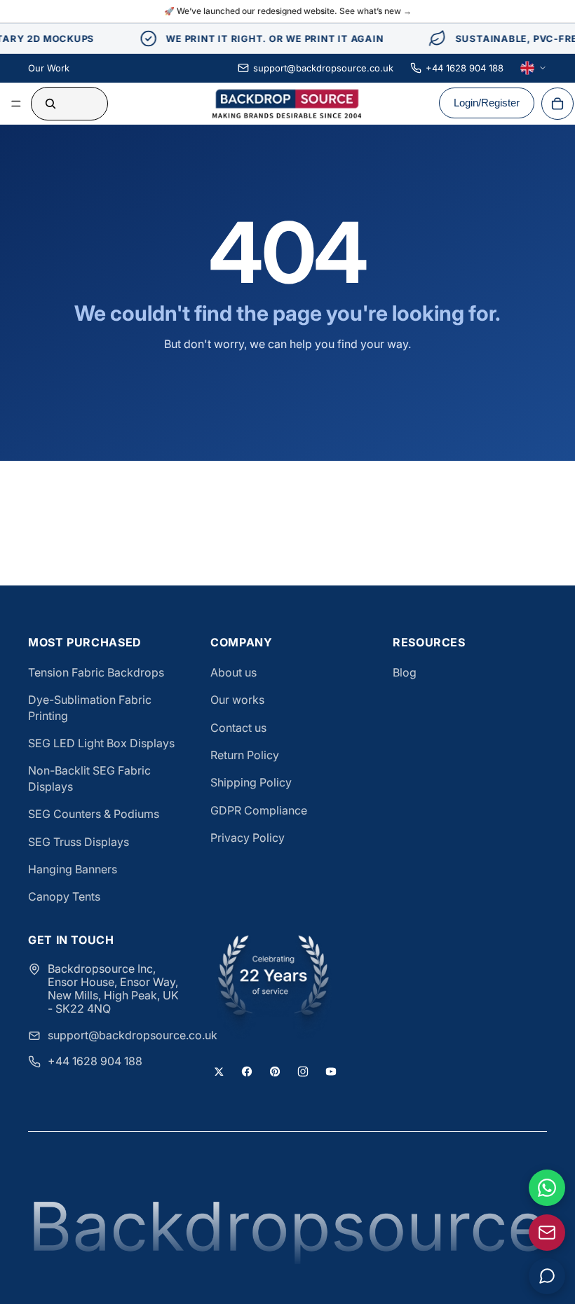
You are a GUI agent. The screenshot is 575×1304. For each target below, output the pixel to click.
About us (233, 672)
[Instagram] (303, 1071)
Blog (405, 672)
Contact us (238, 728)
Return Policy (244, 755)
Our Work (48, 68)
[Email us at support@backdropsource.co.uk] (547, 1232)
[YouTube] (331, 1071)
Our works (237, 700)
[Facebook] (246, 1071)
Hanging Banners (72, 869)
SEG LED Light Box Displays (101, 743)
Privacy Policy (247, 838)
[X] (218, 1071)
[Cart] (557, 104)
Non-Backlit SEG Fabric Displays (89, 778)
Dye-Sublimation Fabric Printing (89, 707)
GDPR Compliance (258, 810)
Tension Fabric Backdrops (96, 672)
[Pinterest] (274, 1071)
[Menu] (16, 104)
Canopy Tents (64, 896)
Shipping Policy (251, 782)
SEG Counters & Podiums (93, 814)
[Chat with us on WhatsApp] (547, 1188)
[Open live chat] (547, 1276)
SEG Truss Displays (78, 842)
